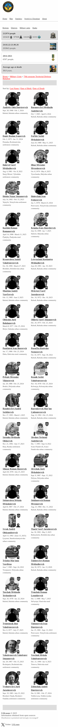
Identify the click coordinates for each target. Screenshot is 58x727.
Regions (6, 28)
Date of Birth (26, 88)
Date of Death (39, 88)
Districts (14, 28)
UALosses (15, 724)
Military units (25, 28)
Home (5, 19)
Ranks (35, 28)
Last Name (14, 88)
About (44, 19)
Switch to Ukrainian (32, 19)
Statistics (18, 19)
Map (11, 19)
